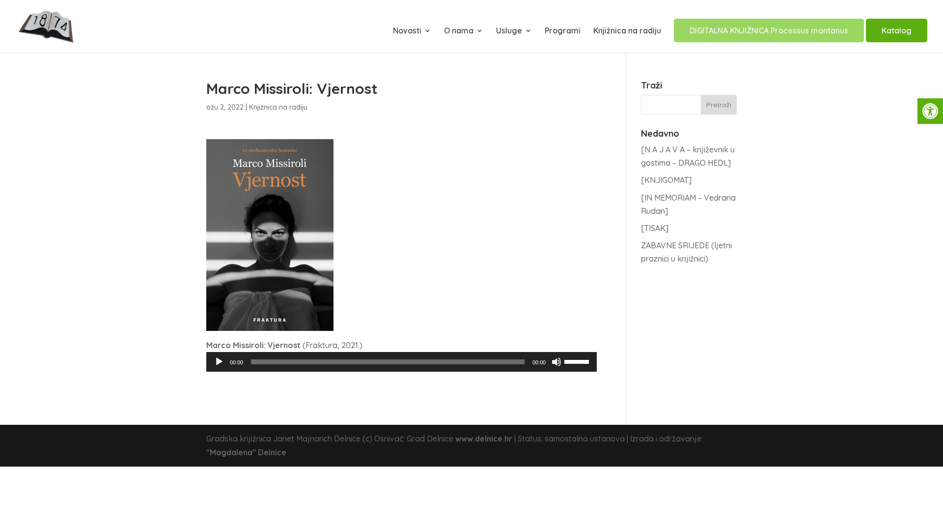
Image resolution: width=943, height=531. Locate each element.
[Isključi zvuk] (556, 362)
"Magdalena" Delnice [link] (246, 452)
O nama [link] (458, 31)
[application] (401, 362)
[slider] (578, 361)
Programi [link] (563, 31)
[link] (930, 111)
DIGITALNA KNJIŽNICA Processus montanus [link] (769, 30)
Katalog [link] (897, 30)
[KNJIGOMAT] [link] (666, 180)
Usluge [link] (509, 31)
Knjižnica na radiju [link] (627, 31)
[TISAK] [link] (654, 228)
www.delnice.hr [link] (483, 438)
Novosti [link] (407, 31)
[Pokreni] (219, 362)
